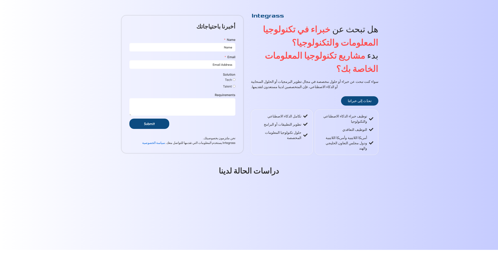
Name (231, 40)
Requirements (225, 95)
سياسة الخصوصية (153, 143)
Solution (229, 74)
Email (231, 57)
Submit (149, 124)
